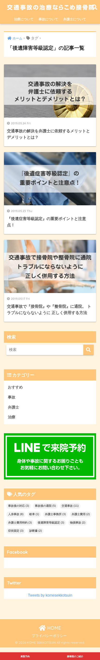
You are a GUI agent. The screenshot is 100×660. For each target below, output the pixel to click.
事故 (11, 397)
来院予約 (25, 656)
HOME (53, 628)
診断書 (35, 530)
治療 (11, 417)
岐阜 (34, 514)
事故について (48, 19)
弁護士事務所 (55, 514)
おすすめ (15, 387)
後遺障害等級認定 (51, 522)
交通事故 (70, 505)
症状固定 (15, 530)
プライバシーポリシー (49, 636)
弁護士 (13, 407)
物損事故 (77, 522)
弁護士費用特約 (20, 522)
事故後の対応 (18, 505)
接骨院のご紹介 (75, 656)
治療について (23, 19)
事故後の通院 (45, 505)
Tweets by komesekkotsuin (50, 595)
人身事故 (15, 514)
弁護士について (74, 19)
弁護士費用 (81, 514)
